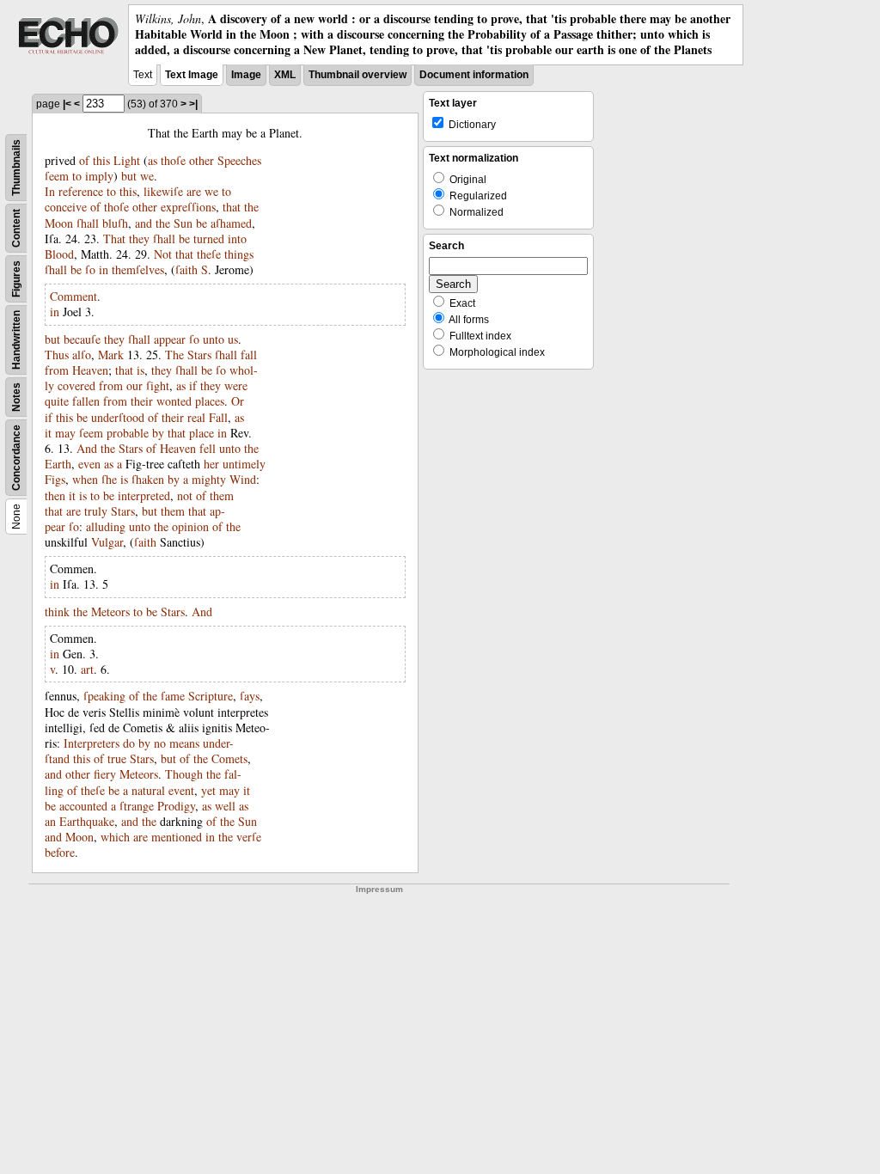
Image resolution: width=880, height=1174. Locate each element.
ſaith (186, 269)
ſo (90, 269)
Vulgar (107, 542)
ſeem (57, 176)
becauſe (82, 339)
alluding (105, 526)
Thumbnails (16, 167)
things (239, 254)
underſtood (117, 417)
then (55, 495)
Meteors (110, 611)
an (50, 821)
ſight (157, 385)
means (184, 743)
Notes (16, 397)
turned (208, 238)
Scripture (210, 696)
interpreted (144, 495)
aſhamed (231, 223)
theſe (209, 254)
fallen (86, 401)
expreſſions (188, 207)
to (77, 176)
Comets (229, 758)
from (57, 370)
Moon (59, 223)
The (174, 354)
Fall (218, 417)
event (181, 790)
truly (95, 511)
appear (170, 339)
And (86, 448)
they (139, 238)
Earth (58, 464)
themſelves (138, 269)
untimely (244, 464)
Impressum (379, 889)
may (65, 433)
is (140, 370)
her (211, 464)
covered (76, 385)
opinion (190, 526)
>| (193, 104)
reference (80, 191)
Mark (111, 354)
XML (285, 75)
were (236, 385)
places (209, 401)
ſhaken (147, 479)
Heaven (90, 370)
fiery (105, 774)
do (129, 743)
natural (148, 790)
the (251, 207)
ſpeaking (104, 696)
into (237, 238)
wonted (174, 401)
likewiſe (163, 191)
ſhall (87, 223)
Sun (183, 223)
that (232, 207)
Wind (242, 479)
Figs (55, 479)
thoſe (173, 160)
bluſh (115, 223)
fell (207, 448)
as (152, 160)
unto (213, 339)
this (101, 160)
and (143, 223)
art (87, 669)
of (84, 160)
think (57, 611)
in (103, 269)
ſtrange (136, 806)
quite (57, 401)
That (114, 238)
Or (237, 401)
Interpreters (91, 743)
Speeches (239, 160)
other (201, 160)
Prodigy (176, 806)
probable (128, 433)
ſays (250, 696)
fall (249, 354)
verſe (248, 837)
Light (126, 160)
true (116, 758)
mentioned (176, 837)
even (89, 464)
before (60, 852)
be (201, 223)
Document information (474, 75)
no (160, 743)
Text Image (191, 75)
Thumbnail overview (357, 75)
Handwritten (16, 340)
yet (208, 790)
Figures (16, 278)
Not (163, 254)
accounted (83, 806)
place (201, 433)
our (134, 385)
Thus (57, 354)
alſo (81, 354)
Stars (199, 354)
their (142, 401)
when (85, 479)
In (50, 191)
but (129, 176)
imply (99, 176)
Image (246, 75)
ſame (173, 696)
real (196, 417)
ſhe (109, 479)
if (193, 385)
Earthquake (86, 821)
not (184, 495)
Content (16, 228)
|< (67, 104)
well (225, 806)
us (233, 339)
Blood (59, 254)
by (158, 433)
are (193, 191)
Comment (73, 296)
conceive (66, 207)
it (48, 433)
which (115, 837)
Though (184, 774)
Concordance (16, 458)
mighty (209, 479)
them (222, 495)
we (147, 176)
